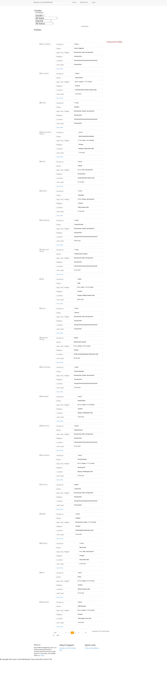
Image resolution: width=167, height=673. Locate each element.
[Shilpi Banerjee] (44, 602)
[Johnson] (42, 308)
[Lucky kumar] (43, 484)
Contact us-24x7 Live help (67, 648)
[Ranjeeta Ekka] (44, 396)
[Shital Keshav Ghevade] (46, 338)
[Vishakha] (42, 513)
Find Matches (84, 26)
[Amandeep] (43, 190)
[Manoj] (42, 572)
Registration (84, 2)
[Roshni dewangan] (45, 367)
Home (74, 2)
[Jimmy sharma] (44, 73)
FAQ (60, 650)
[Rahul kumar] (43, 543)
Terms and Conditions (92, 648)
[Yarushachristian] (44, 220)
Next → (58, 635)
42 (53, 635)
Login (93, 2)
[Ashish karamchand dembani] (46, 133)
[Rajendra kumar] (44, 425)
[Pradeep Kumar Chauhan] (46, 250)
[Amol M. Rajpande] (45, 44)
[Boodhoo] (42, 102)
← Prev (54, 632)
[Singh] (41, 279)
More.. (43, 655)
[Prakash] (42, 161)
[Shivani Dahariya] (44, 455)
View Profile (59, 68)
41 (85, 632)
